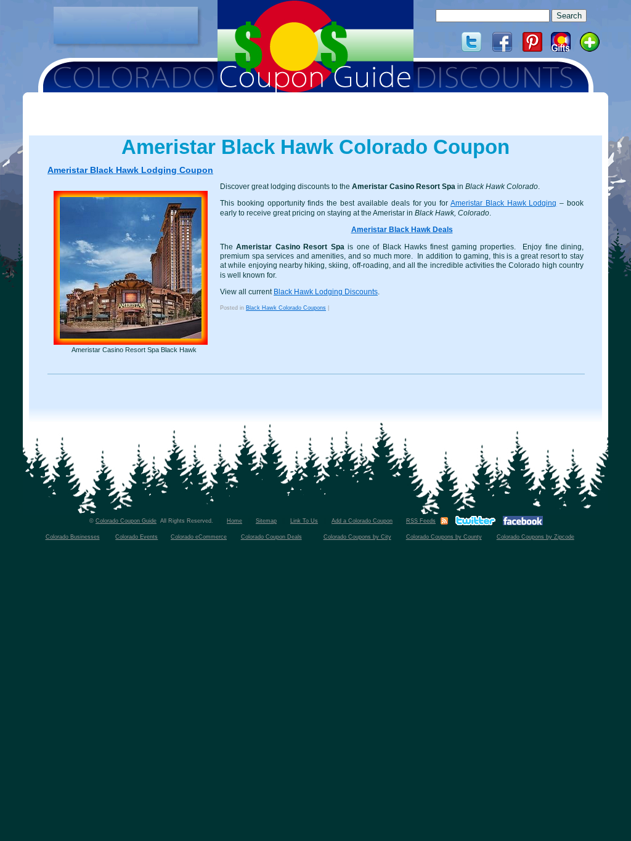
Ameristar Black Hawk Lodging (503, 203)
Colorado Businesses (73, 537)
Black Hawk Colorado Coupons (286, 308)
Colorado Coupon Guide (126, 521)
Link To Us (304, 521)
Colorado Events (136, 537)
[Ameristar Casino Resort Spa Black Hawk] (134, 268)
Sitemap (266, 521)
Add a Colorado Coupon (362, 521)
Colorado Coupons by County (444, 537)
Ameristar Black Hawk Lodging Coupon (130, 170)
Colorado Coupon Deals (271, 537)
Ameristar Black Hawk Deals (402, 229)
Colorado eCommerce (199, 537)
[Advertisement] (126, 25)
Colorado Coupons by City (357, 537)
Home (234, 521)
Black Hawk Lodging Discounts (326, 292)
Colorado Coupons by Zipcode (535, 537)
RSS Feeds (421, 521)
